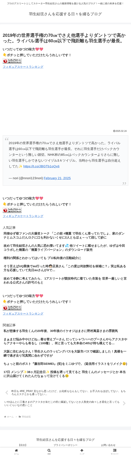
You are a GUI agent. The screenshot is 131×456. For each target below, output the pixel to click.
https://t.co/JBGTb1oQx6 (41, 166)
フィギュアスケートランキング (23, 66)
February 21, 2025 (57, 178)
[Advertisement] (65, 100)
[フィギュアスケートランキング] (12, 61)
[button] (121, 443)
